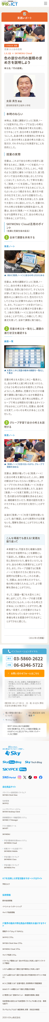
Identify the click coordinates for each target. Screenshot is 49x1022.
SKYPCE (5, 802)
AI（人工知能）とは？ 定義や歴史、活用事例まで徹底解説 (22, 983)
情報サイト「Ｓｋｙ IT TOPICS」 (12, 931)
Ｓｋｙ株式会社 (14, 1017)
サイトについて (11, 720)
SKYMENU (6, 834)
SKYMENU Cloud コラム (11, 949)
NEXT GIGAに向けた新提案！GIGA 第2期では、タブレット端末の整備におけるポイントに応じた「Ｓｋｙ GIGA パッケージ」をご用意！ (23, 730)
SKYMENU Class (11, 858)
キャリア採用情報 (8, 912)
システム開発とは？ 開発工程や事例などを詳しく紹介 (21, 969)
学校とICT (6, 884)
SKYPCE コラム (7, 937)
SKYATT (9, 827)
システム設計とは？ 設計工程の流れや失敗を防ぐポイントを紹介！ (24, 976)
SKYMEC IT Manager (14, 818)
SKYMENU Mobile (13, 849)
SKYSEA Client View (14, 793)
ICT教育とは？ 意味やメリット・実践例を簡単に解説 (20, 995)
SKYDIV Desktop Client (11, 810)
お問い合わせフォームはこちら (25, 673)
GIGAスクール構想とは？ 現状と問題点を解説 (18, 989)
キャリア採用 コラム (9, 955)
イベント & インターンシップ (12, 906)
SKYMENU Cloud (15, 841)
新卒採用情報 (7, 900)
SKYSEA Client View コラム (12, 943)
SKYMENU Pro (11, 866)
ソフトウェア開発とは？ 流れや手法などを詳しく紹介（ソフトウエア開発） (23, 962)
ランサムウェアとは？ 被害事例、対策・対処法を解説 (20, 1009)
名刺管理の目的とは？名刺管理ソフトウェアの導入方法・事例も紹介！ (24, 1002)
